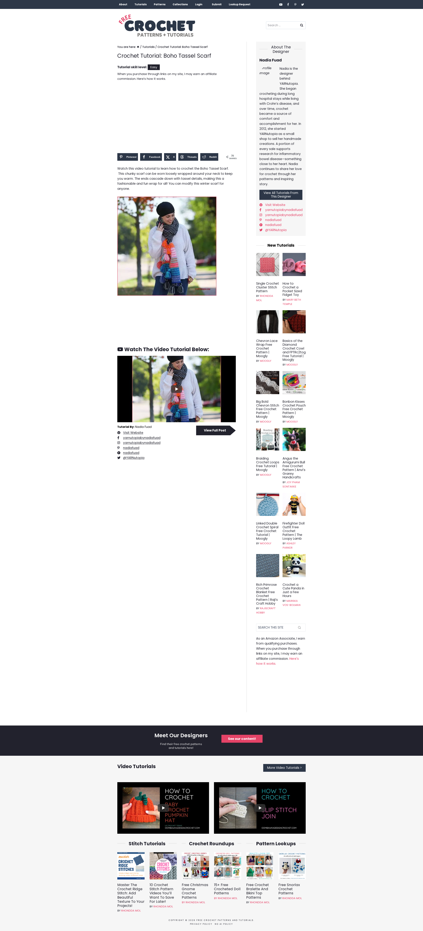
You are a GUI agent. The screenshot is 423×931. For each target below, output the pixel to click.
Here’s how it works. (151, 79)
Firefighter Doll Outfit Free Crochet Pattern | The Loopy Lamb (294, 531)
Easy (153, 67)
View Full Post (215, 430)
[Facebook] (288, 4)
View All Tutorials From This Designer (281, 195)
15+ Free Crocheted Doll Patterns (227, 889)
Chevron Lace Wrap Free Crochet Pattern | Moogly (267, 348)
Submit (217, 4)
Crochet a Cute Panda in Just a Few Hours (293, 590)
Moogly (265, 361)
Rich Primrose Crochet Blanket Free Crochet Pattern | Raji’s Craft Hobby (267, 594)
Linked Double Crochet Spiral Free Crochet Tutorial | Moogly (267, 531)
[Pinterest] (295, 4)
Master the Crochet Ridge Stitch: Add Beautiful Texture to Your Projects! (130, 895)
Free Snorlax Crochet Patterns (289, 889)
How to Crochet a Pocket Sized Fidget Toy (292, 289)
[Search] (299, 627)
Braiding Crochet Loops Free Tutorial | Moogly (267, 464)
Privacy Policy (201, 924)
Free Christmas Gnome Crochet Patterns (195, 891)
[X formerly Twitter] (302, 4)
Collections (180, 4)
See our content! (242, 738)
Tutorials (141, 4)
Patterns (160, 4)
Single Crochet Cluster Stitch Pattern (267, 287)
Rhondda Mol (131, 910)
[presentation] (267, 264)
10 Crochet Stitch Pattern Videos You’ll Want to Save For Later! (162, 893)
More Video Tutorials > (284, 767)
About (123, 4)
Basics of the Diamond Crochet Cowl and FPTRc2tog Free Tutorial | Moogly (294, 350)
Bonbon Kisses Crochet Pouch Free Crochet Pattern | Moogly (294, 409)
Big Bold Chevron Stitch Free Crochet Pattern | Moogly (267, 409)
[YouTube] (281, 4)
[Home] (138, 47)
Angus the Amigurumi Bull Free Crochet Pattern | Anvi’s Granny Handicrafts (294, 468)
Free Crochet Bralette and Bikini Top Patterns (257, 891)
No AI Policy (224, 924)
